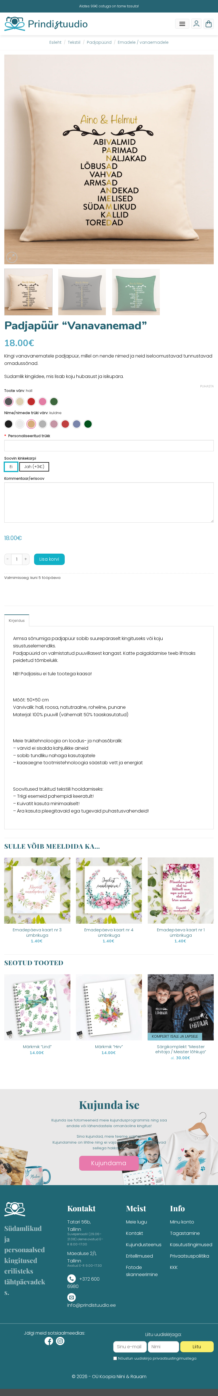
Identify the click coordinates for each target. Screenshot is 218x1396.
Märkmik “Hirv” (109, 1047)
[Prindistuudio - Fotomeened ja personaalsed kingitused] (45, 24)
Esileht (55, 42)
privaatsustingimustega (174, 1358)
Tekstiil (74, 42)
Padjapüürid (99, 42)
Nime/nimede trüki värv (26, 413)
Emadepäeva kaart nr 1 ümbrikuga (181, 932)
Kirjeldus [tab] (17, 620)
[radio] (8, 401)
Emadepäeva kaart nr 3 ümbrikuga (37, 932)
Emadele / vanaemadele (143, 42)
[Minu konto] (196, 23)
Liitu (197, 1347)
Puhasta (207, 386)
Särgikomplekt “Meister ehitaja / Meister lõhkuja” (180, 1049)
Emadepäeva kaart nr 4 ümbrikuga (108, 932)
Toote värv (14, 391)
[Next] (202, 159)
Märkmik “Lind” (37, 1047)
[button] (182, 24)
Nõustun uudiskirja (157, 1358)
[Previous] (16, 159)
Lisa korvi (49, 559)
